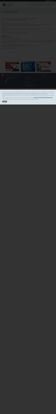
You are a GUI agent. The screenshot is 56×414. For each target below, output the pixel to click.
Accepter (4, 101)
